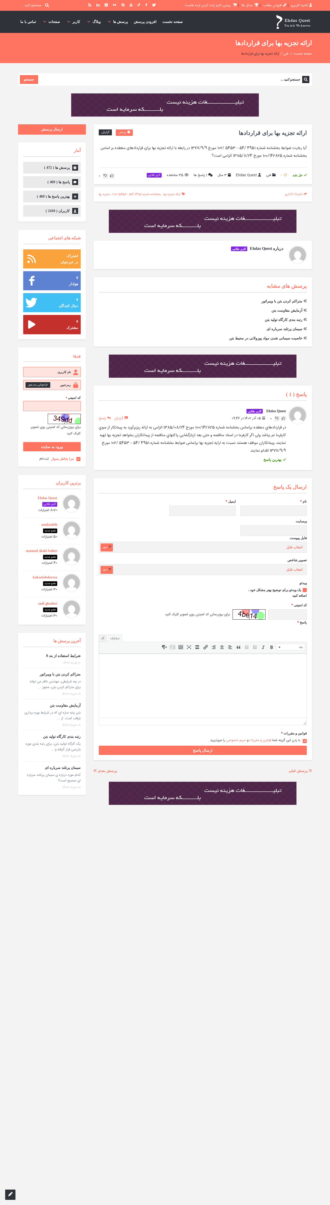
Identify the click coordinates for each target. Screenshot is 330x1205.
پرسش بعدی (107, 771)
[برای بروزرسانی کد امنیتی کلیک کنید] (249, 614)
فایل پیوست (298, 538)
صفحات (54, 22)
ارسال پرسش (52, 129)
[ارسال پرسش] (10, 1195)
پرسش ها (120, 22)
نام (303, 501)
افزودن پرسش (145, 22)
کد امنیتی (299, 605)
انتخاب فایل (294, 547)
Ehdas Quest (246, 175)
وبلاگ (97, 22)
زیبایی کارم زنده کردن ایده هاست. (208, 5)
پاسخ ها (200, 175)
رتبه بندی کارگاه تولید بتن (283, 320)
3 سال (222, 175)
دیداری (115, 638)
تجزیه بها (104, 194)
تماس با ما (28, 22)
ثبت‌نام (44, 459)
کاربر (76, 22)
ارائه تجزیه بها (171, 194)
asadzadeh (49, 524)
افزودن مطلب (272, 5)
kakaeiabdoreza (45, 577)
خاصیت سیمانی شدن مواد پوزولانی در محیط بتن (265, 338)
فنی (285, 54)
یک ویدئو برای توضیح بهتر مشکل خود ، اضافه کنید (277, 592)
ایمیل (231, 501)
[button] (290, 647)
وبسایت (301, 521)
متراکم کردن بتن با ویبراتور (281, 301)
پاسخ (102, 418)
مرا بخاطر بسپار (62, 459)
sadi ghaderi (47, 603)
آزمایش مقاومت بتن (286, 310)
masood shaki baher (41, 551)
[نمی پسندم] (105, 176)
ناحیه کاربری (299, 5)
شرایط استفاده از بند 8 (63, 656)
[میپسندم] (111, 176)
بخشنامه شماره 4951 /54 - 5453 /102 (136, 194)
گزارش (105, 132)
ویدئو (303, 583)
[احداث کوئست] (293, 22)
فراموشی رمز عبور (38, 385)
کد (102, 638)
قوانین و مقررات (294, 733)
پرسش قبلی (298, 771)
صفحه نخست (172, 22)
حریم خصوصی (236, 740)
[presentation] (290, 647)
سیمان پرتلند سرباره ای (284, 329)
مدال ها (247, 5)
